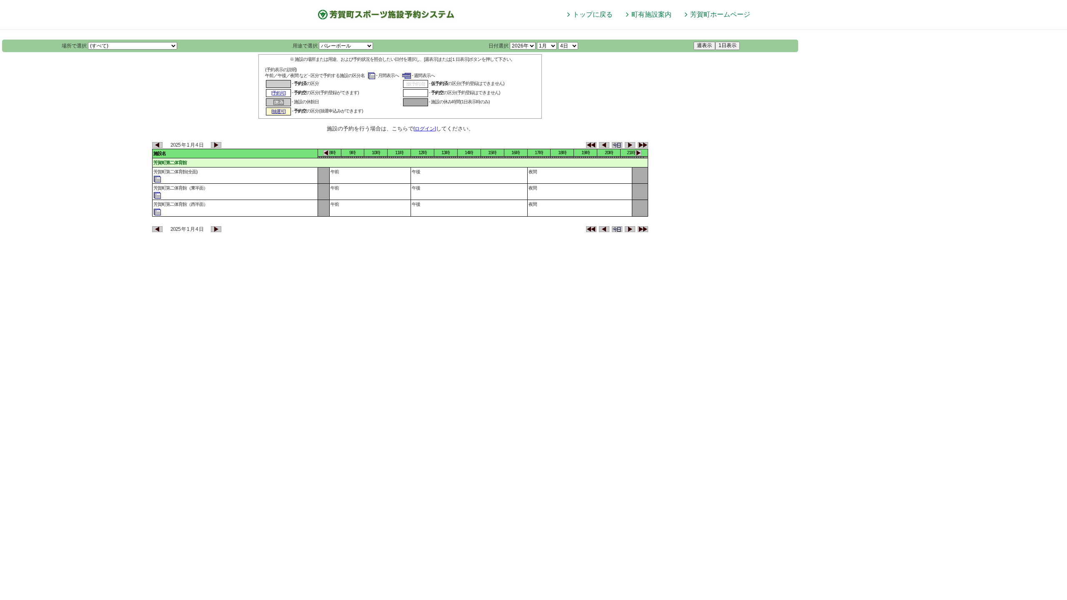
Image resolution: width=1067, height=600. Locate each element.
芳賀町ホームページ (720, 14)
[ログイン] (424, 129)
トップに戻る (593, 14)
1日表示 (727, 45)
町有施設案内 (651, 14)
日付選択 (498, 46)
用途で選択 (305, 46)
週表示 (704, 45)
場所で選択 (74, 46)
